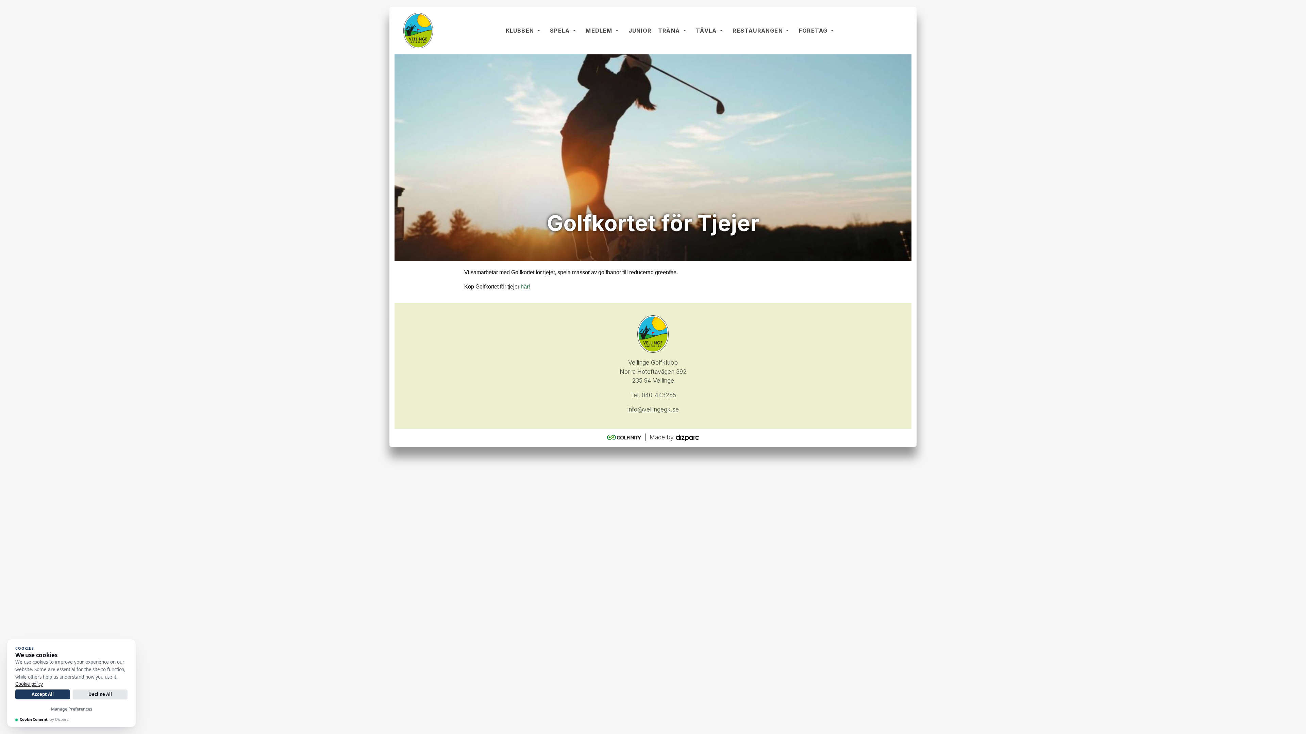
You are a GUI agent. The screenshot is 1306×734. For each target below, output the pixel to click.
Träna (669, 30)
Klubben (520, 30)
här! (525, 287)
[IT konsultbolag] (687, 437)
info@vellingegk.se (653, 409)
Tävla (706, 30)
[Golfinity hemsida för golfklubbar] (625, 437)
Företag (813, 30)
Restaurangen (758, 30)
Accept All (42, 694)
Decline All (100, 694)
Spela (560, 30)
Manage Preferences (71, 709)
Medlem (599, 30)
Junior (640, 30)
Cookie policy (29, 684)
